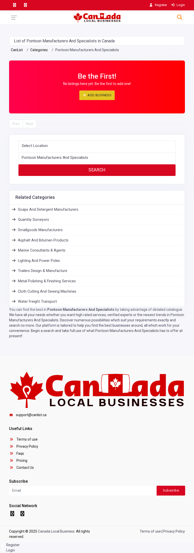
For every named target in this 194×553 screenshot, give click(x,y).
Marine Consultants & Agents (41, 250)
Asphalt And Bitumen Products (43, 240)
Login (10, 550)
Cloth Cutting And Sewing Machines (47, 291)
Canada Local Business (56, 531)
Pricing (21, 460)
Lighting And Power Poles (39, 261)
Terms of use (27, 439)
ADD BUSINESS (99, 95)
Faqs (20, 453)
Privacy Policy (27, 446)
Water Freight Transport (37, 301)
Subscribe (171, 490)
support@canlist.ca (31, 415)
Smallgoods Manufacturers (40, 230)
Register (13, 545)
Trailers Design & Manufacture (42, 271)
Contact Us (25, 468)
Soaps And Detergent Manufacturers (48, 209)
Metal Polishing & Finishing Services (47, 281)
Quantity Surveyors (33, 220)
